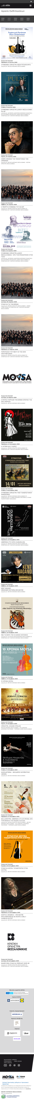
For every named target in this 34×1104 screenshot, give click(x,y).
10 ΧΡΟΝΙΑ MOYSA (7, 681)
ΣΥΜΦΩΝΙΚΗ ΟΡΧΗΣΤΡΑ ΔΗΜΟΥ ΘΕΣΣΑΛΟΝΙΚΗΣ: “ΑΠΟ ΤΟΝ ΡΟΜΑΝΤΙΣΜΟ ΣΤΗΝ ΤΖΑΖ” (17, 255)
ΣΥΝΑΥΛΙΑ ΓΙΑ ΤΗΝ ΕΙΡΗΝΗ (10, 304)
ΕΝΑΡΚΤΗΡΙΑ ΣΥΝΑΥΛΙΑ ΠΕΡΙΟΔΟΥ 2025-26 (15, 963)
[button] (3, 1096)
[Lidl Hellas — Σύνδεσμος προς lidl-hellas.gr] (19, 1000)
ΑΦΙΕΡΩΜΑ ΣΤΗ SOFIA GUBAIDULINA (13, 542)
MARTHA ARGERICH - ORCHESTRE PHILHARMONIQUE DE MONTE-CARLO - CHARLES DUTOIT (14, 916)
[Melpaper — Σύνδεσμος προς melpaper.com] (26, 1000)
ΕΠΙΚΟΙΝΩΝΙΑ (8, 1061)
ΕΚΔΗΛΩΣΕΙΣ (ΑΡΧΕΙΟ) (10, 1059)
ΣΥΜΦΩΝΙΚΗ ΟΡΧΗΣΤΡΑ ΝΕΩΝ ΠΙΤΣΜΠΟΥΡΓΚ (16, 64)
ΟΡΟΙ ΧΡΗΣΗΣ (8, 1062)
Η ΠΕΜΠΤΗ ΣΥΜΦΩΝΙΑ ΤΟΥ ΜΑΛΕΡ (12, 207)
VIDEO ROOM (18, 1061)
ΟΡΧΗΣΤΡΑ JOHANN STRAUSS (11, 726)
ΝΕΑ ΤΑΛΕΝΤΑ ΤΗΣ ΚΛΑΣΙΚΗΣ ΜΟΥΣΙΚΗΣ (14, 635)
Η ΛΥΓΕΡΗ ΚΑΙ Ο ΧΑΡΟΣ (9, 446)
